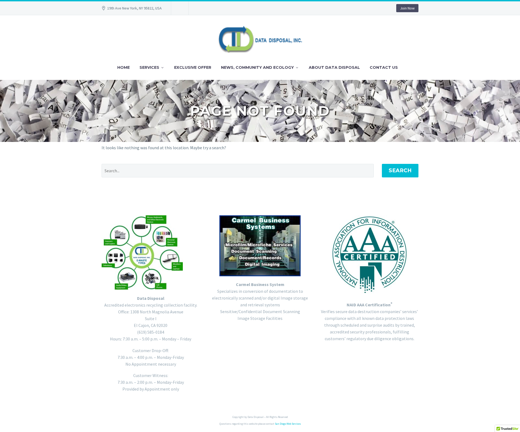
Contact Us (384, 67)
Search (400, 170)
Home (123, 67)
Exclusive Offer (192, 67)
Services (149, 67)
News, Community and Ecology (257, 67)
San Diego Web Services (288, 423)
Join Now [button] (407, 8)
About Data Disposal (334, 67)
